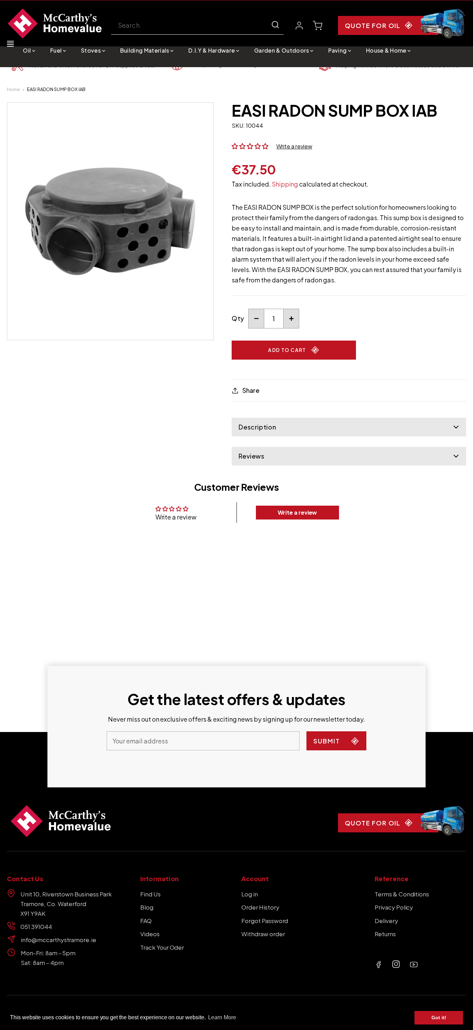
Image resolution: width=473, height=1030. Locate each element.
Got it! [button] (438, 1017)
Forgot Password (264, 920)
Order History (260, 907)
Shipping (285, 184)
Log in (249, 894)
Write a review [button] (297, 512)
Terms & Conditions (402, 894)
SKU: (238, 125)
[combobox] (197, 26)
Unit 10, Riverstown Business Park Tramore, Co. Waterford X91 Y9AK (66, 903)
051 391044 (36, 926)
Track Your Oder (162, 947)
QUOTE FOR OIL (373, 25)
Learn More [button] (222, 1017)
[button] (29, 50)
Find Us (150, 894)
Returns (385, 934)
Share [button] (250, 390)
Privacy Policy (394, 907)
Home (13, 89)
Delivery (386, 920)
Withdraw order (263, 934)
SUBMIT (326, 741)
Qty (238, 318)
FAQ (146, 920)
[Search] (275, 25)
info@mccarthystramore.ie (58, 939)
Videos (150, 934)
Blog (146, 907)
